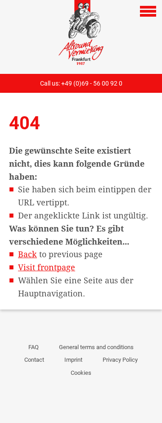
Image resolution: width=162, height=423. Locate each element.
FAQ (33, 347)
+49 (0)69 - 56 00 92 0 (91, 83)
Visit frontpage (46, 267)
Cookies (81, 372)
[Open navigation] (148, 11)
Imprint (73, 359)
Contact (34, 359)
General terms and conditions (96, 347)
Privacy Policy (120, 359)
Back (27, 254)
